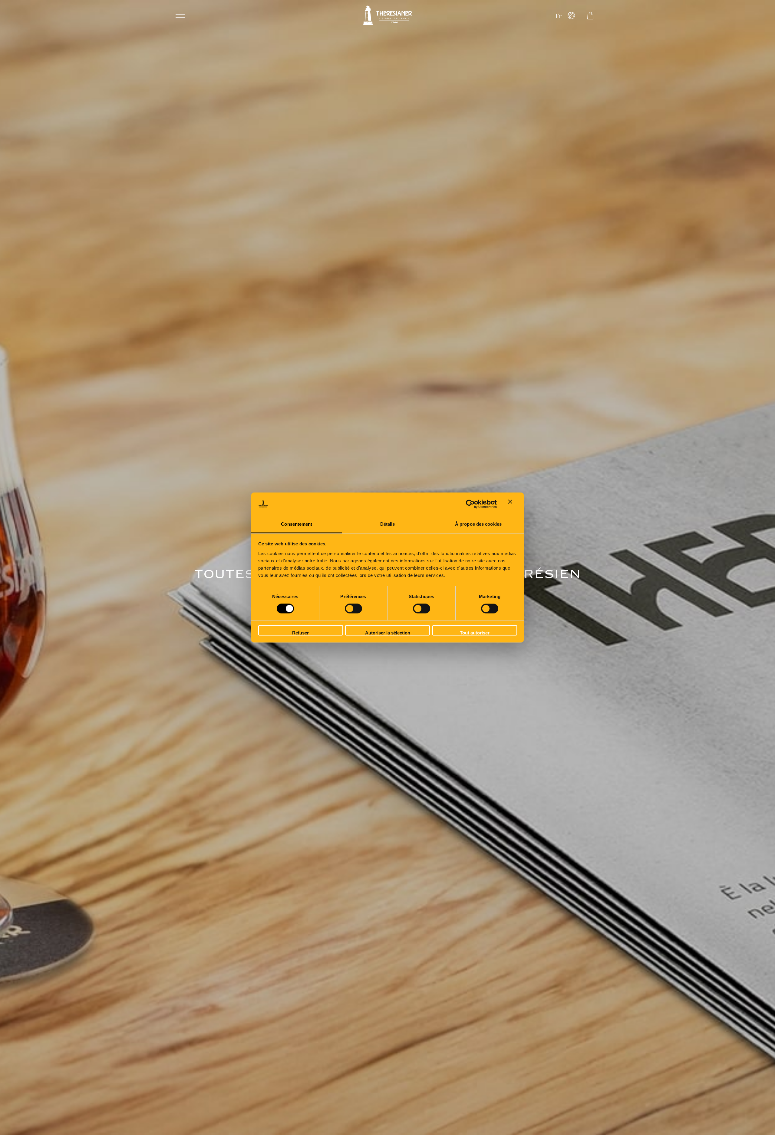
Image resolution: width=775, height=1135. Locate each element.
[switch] (353, 609)
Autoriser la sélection (387, 632)
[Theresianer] (387, 15)
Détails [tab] (387, 524)
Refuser (300, 632)
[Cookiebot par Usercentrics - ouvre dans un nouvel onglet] (470, 504)
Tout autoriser (475, 632)
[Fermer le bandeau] (512, 504)
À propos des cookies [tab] (478, 524)
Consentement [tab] (296, 524)
